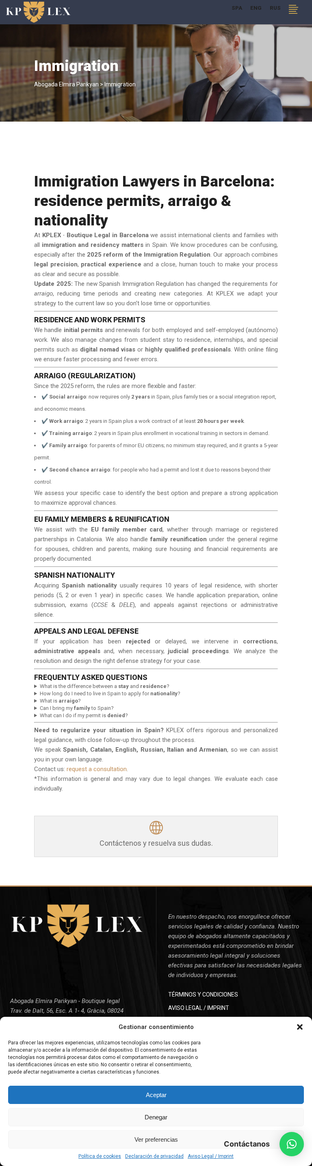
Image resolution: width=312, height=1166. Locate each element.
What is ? (60, 701)
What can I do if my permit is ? (84, 715)
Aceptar (156, 1094)
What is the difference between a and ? (104, 686)
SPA (237, 8)
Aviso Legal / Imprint (211, 1156)
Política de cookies (99, 1156)
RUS (275, 8)
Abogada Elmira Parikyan (66, 84)
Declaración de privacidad (154, 1156)
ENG (256, 8)
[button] (300, 1027)
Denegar (156, 1117)
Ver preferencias (156, 1139)
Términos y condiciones (203, 994)
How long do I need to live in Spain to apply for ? (110, 693)
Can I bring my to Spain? (77, 708)
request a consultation (97, 769)
